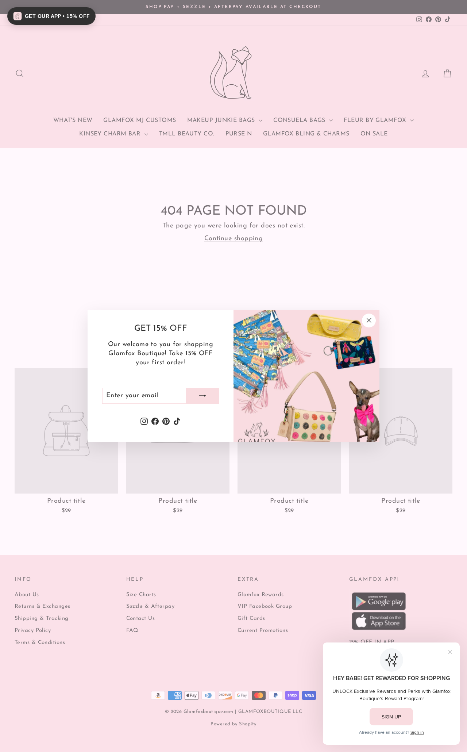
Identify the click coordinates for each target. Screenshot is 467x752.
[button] (51, 16)
